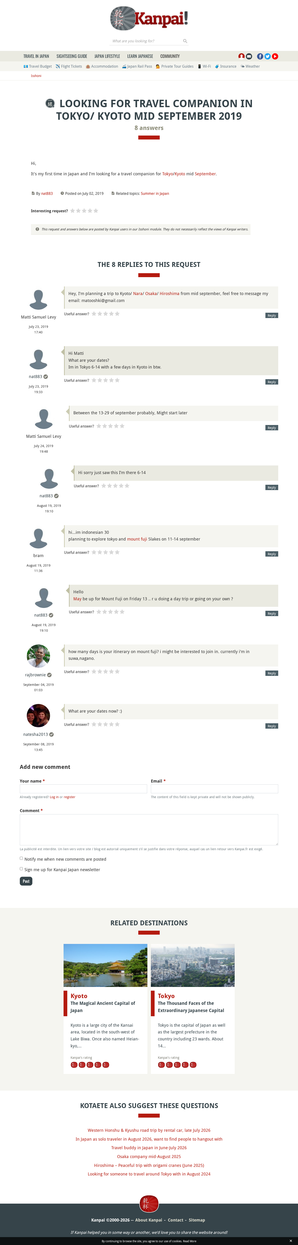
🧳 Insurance (226, 66)
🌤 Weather (250, 66)
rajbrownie (35, 674)
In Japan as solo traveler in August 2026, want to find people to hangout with (149, 1139)
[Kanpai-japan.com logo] (148, 18)
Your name (32, 781)
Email (158, 781)
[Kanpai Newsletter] (249, 56)
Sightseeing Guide (72, 56)
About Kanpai (148, 1220)
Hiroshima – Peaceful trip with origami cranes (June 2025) (149, 1165)
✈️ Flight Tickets (68, 66)
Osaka (151, 293)
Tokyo (167, 173)
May (77, 598)
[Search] (185, 41)
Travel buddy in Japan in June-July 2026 (149, 1147)
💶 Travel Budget (38, 66)
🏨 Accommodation (102, 66)
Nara (137, 293)
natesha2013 (35, 734)
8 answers (149, 127)
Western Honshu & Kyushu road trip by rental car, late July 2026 (149, 1130)
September (205, 173)
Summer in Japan (155, 193)
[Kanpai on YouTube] (275, 56)
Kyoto (180, 173)
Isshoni (36, 75)
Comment (31, 810)
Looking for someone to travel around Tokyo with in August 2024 (149, 1174)
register (69, 797)
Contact (175, 1220)
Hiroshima (169, 293)
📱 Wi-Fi (204, 66)
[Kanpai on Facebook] (260, 56)
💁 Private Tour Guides (174, 66)
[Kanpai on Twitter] (267, 56)
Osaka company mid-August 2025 (149, 1156)
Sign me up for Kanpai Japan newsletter (62, 869)
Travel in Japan (36, 56)
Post (26, 881)
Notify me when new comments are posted (65, 859)
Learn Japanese (140, 56)
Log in (54, 797)
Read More (189, 1241)
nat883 (47, 193)
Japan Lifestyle (107, 56)
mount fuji (137, 539)
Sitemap (197, 1220)
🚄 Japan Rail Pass (137, 66)
